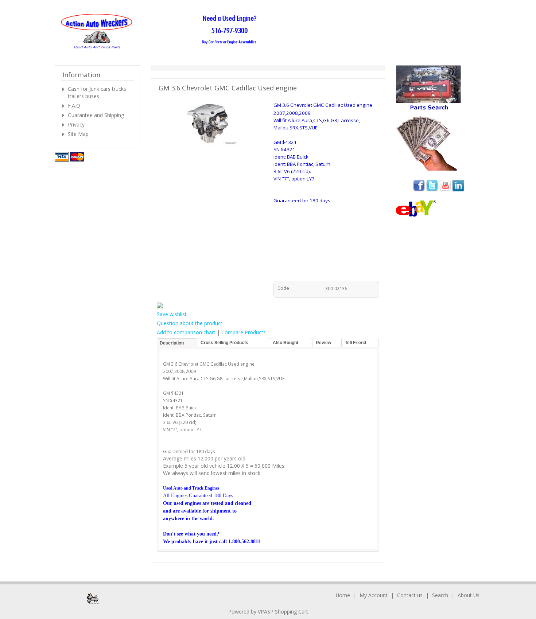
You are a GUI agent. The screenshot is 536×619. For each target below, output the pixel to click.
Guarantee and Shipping (96, 115)
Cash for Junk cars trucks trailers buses (97, 92)
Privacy (76, 124)
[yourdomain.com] (161, 31)
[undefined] (209, 124)
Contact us (410, 595)
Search (440, 595)
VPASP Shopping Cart (283, 611)
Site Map (78, 134)
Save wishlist (172, 314)
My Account (374, 595)
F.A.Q (74, 105)
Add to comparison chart (186, 332)
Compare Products (243, 332)
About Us (468, 595)
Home (342, 595)
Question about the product (189, 323)
